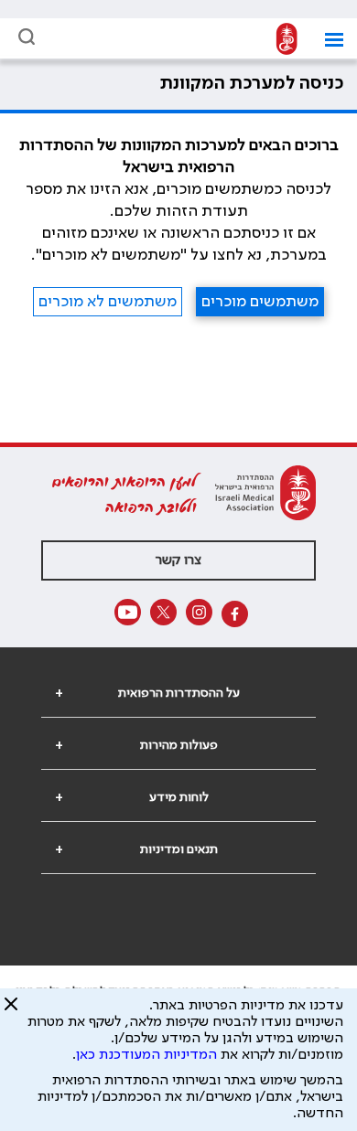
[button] (327, 40)
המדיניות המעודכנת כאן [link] (146, 1055)
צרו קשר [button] (178, 560)
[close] (11, 1011)
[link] (282, 40)
